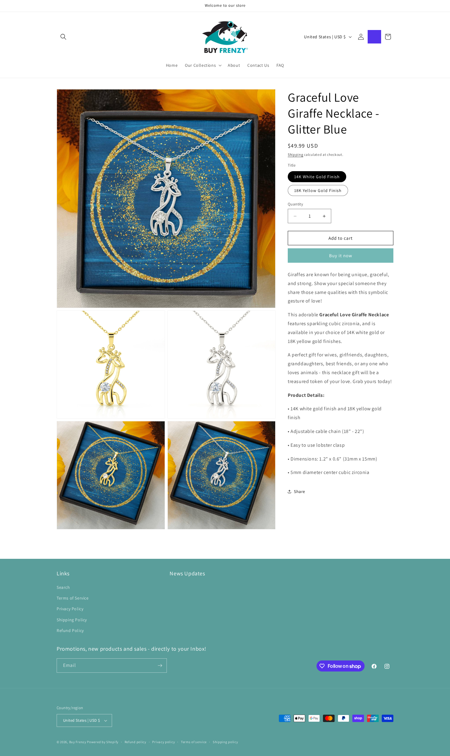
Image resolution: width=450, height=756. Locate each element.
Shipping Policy (72, 619)
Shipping (295, 154)
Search (63, 587)
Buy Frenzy (77, 742)
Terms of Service (73, 598)
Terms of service (194, 742)
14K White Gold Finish (317, 176)
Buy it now (340, 255)
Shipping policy (225, 742)
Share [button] (299, 491)
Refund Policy (70, 630)
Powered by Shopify (102, 742)
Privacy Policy (70, 608)
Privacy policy (163, 742)
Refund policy (135, 742)
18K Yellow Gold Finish (318, 190)
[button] (63, 36)
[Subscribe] (160, 665)
